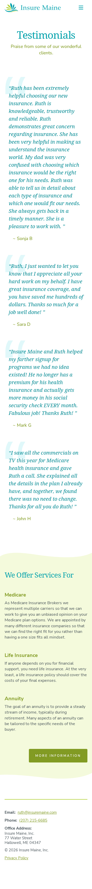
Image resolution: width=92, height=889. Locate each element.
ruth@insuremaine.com (37, 812)
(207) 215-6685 (33, 820)
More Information (58, 755)
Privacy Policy (16, 858)
